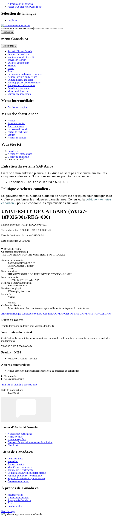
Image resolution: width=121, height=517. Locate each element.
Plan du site (13, 445)
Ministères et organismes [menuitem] (20, 467)
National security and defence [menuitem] (22, 77)
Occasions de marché (18, 129)
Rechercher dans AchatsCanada (17, 28)
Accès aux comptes (17, 107)
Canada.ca (13, 151)
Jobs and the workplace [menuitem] (19, 54)
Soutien (11, 134)
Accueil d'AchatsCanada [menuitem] (20, 51)
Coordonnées (10, 376)
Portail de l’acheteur (17, 132)
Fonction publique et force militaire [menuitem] (25, 475)
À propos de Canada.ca (19, 500)
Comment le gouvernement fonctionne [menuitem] (27, 472)
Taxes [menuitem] (10, 71)
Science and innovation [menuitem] (19, 94)
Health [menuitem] (11, 68)
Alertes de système (17, 439)
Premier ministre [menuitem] (16, 464)
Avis (10, 503)
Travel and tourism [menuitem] (17, 60)
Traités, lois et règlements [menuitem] (20, 470)
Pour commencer (16, 126)
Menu (9, 46)
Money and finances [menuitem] (18, 91)
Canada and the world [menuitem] (18, 88)
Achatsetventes (15, 436)
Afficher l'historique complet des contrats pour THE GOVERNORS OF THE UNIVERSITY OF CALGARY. (56, 313)
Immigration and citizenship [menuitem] (21, 57)
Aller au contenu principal (20, 4)
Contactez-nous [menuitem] (15, 458)
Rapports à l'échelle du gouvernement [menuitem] (26, 478)
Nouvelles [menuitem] (13, 461)
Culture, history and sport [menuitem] (20, 79)
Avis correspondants (14, 379)
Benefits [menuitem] (12, 65)
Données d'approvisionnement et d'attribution (30, 442)
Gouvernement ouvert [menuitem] (18, 481)
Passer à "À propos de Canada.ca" (25, 6)
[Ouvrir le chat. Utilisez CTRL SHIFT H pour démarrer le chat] (26, 409)
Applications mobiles (18, 497)
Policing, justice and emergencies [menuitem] (24, 82)
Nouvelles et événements (20, 433)
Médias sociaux (15, 494)
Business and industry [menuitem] (18, 62)
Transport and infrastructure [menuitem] (21, 85)
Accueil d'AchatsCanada (20, 154)
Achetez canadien (16, 123)
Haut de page (7, 511)
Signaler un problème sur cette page (19, 384)
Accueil (11, 120)
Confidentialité (15, 506)
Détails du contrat (12, 249)
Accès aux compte (17, 137)
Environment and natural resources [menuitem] (25, 74)
